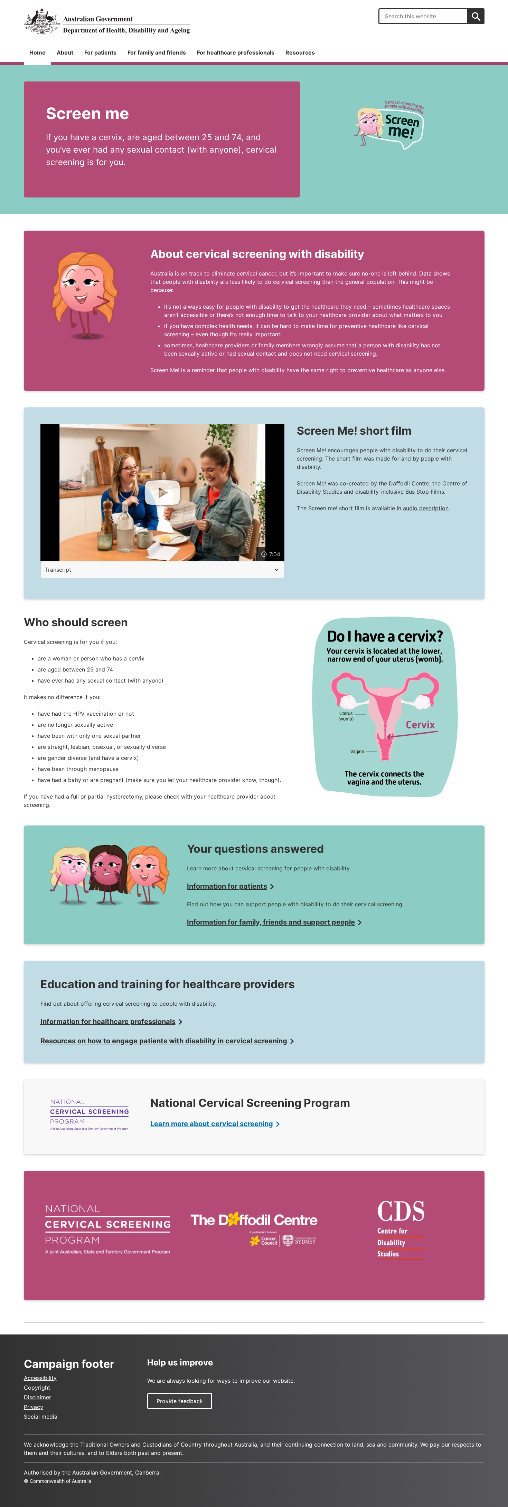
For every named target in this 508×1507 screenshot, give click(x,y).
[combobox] (423, 16)
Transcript (58, 569)
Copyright (37, 1387)
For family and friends (157, 52)
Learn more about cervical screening (211, 1124)
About (65, 52)
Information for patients (227, 886)
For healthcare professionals (235, 52)
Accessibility (40, 1377)
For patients (100, 52)
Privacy (33, 1406)
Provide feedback (180, 1401)
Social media (40, 1416)
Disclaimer (37, 1397)
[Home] (107, 21)
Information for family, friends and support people (271, 922)
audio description (426, 508)
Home (37, 52)
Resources (300, 52)
